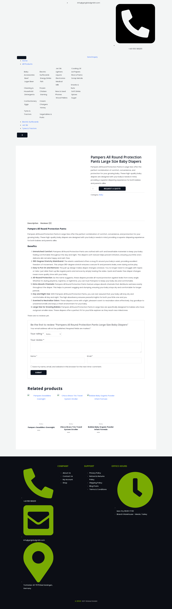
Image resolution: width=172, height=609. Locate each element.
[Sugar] (77, 97)
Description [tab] (32, 223)
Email (90, 356)
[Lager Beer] (30, 81)
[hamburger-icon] (21, 57)
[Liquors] (61, 75)
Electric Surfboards (30, 122)
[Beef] (30, 78)
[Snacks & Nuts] (77, 85)
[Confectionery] (30, 99)
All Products (27, 64)
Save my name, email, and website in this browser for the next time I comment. (67, 366)
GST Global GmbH (89, 601)
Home (24, 60)
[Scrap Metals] (77, 78)
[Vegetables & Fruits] (45, 114)
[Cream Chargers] (45, 101)
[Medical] (61, 81)
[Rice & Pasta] (77, 75)
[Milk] (61, 84)
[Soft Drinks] (77, 91)
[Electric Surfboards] (45, 72)
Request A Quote (112, 188)
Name (34, 356)
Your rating (37, 333)
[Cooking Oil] (77, 68)
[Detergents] (30, 94)
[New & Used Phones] (61, 91)
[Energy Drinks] (45, 78)
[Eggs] (30, 104)
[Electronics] (61, 78)
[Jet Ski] (61, 68)
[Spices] (77, 94)
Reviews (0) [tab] (46, 223)
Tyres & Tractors (29, 128)
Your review (37, 339)
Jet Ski (25, 125)
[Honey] (45, 107)
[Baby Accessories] (30, 72)
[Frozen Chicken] (45, 88)
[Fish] (45, 81)
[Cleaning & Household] (30, 88)
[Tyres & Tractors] (30, 111)
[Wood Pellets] (61, 97)
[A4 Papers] (77, 71)
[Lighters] (61, 71)
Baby (101, 195)
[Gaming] (45, 94)
